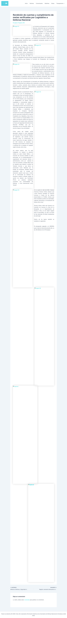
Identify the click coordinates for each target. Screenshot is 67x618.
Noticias (32, 3)
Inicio (26, 3)
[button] (64, 3)
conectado (27, 599)
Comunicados (39, 3)
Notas (52, 3)
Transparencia (59, 3)
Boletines (47, 3)
